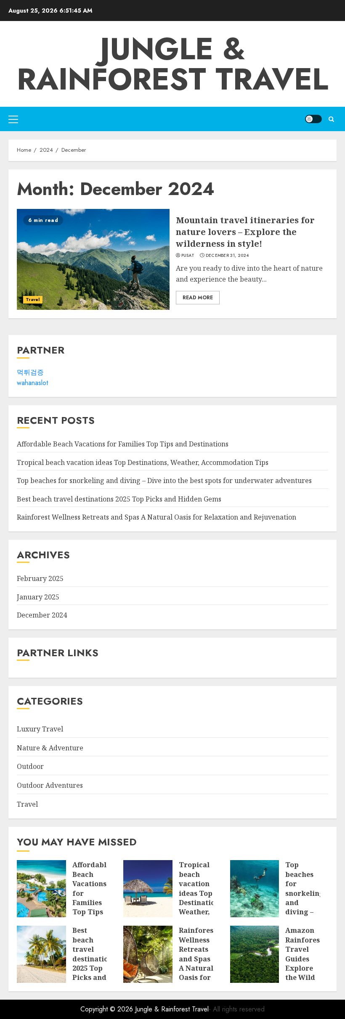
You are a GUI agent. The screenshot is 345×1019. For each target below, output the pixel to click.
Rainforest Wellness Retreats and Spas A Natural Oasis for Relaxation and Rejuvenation (156, 517)
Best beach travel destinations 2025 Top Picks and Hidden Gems (119, 499)
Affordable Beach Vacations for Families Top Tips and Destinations (122, 444)
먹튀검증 (30, 372)
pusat (188, 256)
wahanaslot (32, 383)
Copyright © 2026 (107, 1009)
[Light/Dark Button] (313, 119)
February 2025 (40, 578)
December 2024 (42, 615)
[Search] (331, 119)
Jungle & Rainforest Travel (172, 64)
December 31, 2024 (227, 256)
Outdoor (30, 766)
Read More (198, 297)
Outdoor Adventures (50, 785)
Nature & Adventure (50, 747)
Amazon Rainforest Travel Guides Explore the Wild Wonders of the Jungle (304, 968)
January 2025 (38, 597)
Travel (33, 299)
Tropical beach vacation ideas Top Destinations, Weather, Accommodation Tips (142, 462)
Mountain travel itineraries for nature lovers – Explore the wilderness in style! (245, 231)
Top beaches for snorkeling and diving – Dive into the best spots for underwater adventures (164, 480)
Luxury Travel (40, 729)
